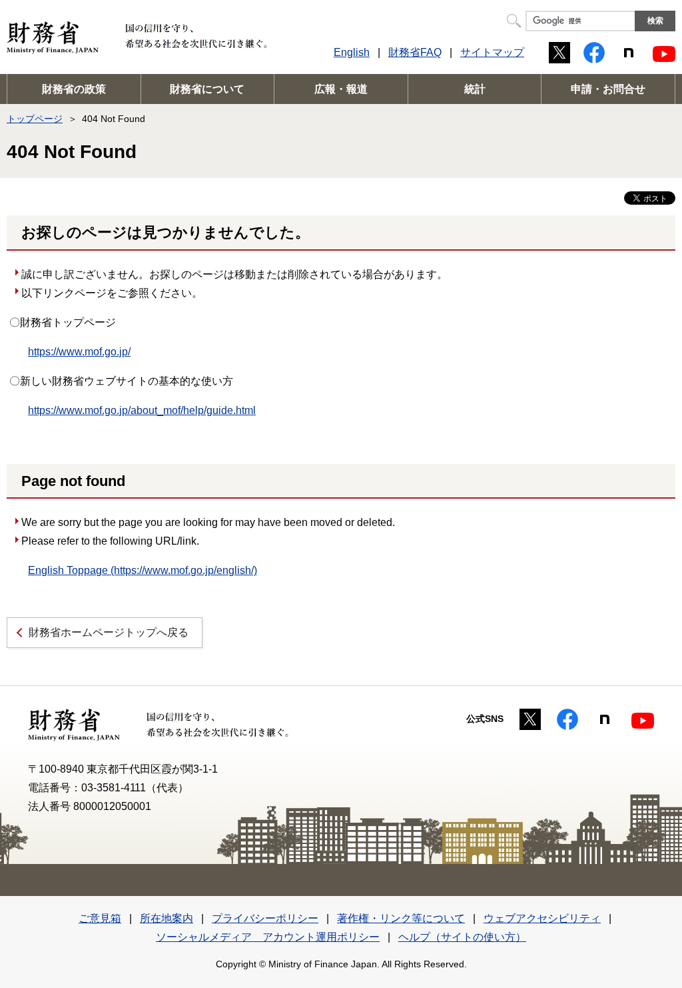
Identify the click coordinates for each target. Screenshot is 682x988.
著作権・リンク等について (401, 918)
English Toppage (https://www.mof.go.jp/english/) (142, 570)
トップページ (35, 118)
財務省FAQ (415, 52)
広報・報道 (341, 89)
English (352, 52)
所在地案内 (166, 918)
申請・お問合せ (608, 89)
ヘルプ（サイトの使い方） (462, 937)
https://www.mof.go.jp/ (79, 351)
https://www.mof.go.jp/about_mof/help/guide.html (142, 410)
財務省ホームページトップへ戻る (108, 632)
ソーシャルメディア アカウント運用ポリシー (268, 937)
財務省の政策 (74, 89)
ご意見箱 (100, 918)
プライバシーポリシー (265, 918)
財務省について (207, 89)
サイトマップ (492, 52)
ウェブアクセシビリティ (542, 918)
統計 (475, 89)
